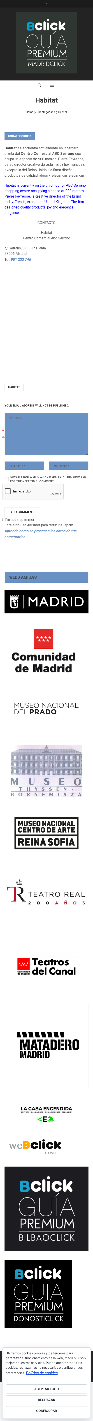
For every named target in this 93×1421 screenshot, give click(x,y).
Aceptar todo (46, 1389)
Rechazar (46, 1400)
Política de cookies (42, 1373)
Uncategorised (46, 112)
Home (29, 112)
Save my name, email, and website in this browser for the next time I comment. (48, 479)
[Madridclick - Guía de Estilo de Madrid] (46, 42)
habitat (14, 387)
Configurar (46, 1411)
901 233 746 (21, 259)
